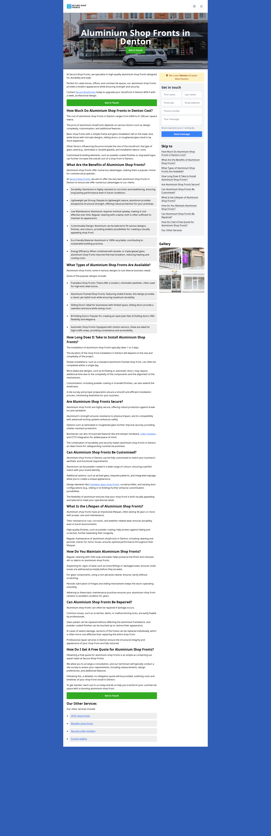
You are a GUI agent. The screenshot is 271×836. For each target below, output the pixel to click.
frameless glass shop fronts (104, 484)
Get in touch (136, 50)
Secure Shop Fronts (79, 179)
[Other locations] (194, 6)
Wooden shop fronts (82, 723)
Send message (182, 134)
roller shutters (148, 433)
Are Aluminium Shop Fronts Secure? (180, 184)
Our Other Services (171, 230)
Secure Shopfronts (86, 92)
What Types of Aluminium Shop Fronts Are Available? (178, 169)
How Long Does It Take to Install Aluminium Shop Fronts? (178, 178)
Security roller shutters (83, 731)
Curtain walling (79, 738)
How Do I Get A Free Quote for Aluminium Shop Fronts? (177, 223)
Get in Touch (112, 102)
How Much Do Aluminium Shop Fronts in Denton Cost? (178, 153)
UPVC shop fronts (80, 715)
